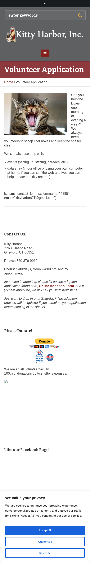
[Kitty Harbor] (45, 34)
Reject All (45, 553)
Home (8, 82)
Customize (45, 541)
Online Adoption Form (56, 286)
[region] (45, 526)
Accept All (45, 530)
